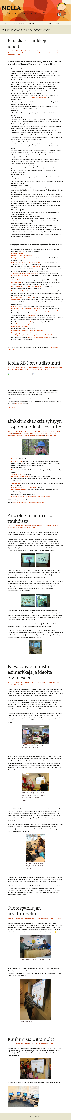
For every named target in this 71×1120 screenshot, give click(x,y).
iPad (49, 367)
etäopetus (16, 53)
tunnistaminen (29, 435)
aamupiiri (28, 525)
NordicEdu (18, 403)
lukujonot (22, 433)
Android (32, 367)
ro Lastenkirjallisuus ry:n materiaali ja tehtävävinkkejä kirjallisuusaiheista (35, 311)
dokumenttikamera (37, 51)
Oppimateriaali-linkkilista (17, 23)
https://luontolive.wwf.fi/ (40, 97)
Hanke (57, 23)
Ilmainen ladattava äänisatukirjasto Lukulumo (26, 308)
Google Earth (15, 300)
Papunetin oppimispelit (18, 490)
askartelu (29, 51)
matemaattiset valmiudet (33, 433)
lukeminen (33, 53)
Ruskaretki (14, 459)
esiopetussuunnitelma (41, 367)
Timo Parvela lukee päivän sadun (26, 324)
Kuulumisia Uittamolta (31, 1039)
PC (49, 53)
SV (20, 54)
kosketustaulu (47, 431)
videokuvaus (48, 435)
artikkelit (19, 431)
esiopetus (56, 51)
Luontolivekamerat (17, 286)
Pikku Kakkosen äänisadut (19, 326)
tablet (25, 367)
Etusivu (4, 23)
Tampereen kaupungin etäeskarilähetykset (25, 273)
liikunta (28, 53)
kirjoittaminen (55, 367)
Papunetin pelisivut (17, 306)
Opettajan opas (16, 483)
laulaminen (10, 433)
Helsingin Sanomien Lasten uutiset (22, 258)
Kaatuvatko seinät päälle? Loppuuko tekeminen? (26, 291)
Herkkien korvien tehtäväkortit (21, 476)
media (42, 433)
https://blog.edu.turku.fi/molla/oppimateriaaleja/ (28, 502)
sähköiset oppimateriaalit (27, 369)
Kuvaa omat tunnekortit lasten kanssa (23, 487)
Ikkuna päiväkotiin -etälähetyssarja (22, 297)
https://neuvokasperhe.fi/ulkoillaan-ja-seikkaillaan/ (35, 335)
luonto (38, 53)
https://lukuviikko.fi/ (17, 253)
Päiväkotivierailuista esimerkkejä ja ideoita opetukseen (30, 672)
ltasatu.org (32, 313)
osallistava (55, 525)
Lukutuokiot (29, 322)
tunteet (35, 435)
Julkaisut (49, 23)
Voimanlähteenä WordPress (35, 1116)
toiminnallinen (20, 435)
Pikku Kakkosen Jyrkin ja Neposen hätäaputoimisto (27, 262)
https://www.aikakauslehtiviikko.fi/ (22, 256)
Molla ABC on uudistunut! (34, 363)
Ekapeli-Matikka (16, 461)
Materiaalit (31, 23)
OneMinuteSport (31, 315)
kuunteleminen (55, 431)
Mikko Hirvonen (19, 684)
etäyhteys (23, 53)
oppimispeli (44, 53)
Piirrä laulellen (16, 470)
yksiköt (10, 684)
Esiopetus (20, 51)
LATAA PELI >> (12, 408)
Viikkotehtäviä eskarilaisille (20, 280)
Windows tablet (38, 369)
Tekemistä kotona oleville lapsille (39, 337)
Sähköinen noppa (16, 474)
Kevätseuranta (16, 282)
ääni (33, 431)
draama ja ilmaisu (48, 51)
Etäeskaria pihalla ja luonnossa (21, 275)
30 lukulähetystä (36, 267)
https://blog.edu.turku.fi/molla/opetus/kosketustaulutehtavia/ (31, 496)
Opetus (40, 23)
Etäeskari (10, 53)
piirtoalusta (38, 682)
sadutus (52, 53)
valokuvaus (41, 435)
